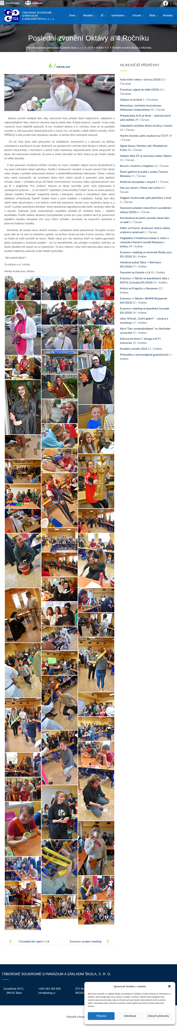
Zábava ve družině (131, 99)
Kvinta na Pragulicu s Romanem (139, 288)
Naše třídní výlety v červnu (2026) (140, 79)
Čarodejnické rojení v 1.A (34, 941)
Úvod (72, 15)
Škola (152, 15)
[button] (170, 987)
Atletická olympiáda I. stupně (137, 182)
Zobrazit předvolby (158, 1016)
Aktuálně (87, 15)
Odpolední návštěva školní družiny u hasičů (146, 125)
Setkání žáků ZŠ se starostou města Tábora (145, 156)
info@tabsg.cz (46, 992)
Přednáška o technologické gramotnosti (144, 354)
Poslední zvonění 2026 (133, 348)
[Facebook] (165, 4)
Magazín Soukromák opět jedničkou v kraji (145, 198)
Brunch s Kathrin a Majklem (137, 166)
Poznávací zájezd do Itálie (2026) (139, 89)
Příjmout (101, 1016)
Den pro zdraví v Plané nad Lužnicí (141, 187)
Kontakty (168, 15)
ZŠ (102, 15)
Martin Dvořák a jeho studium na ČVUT (144, 135)
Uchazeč (136, 15)
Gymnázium (117, 15)
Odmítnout (130, 1016)
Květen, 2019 (59, 67)
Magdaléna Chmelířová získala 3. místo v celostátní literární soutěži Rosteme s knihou (144, 242)
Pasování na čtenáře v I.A (135, 272)
